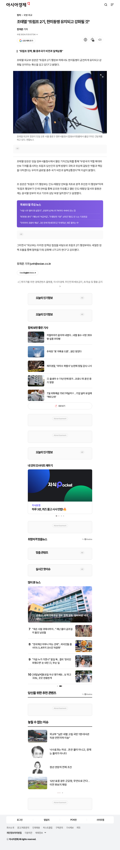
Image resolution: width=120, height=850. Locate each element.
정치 (19, 15)
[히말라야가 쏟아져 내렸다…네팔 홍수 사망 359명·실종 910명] (36, 342)
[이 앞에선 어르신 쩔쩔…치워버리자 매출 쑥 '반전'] (37, 757)
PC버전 (73, 819)
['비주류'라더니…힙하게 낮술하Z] (37, 741)
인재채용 (36, 827)
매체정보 (39, 832)
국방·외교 (28, 15)
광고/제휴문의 (23, 827)
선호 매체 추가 (27, 41)
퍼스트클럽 (47, 827)
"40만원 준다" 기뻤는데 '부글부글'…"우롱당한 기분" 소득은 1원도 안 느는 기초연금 (53, 216)
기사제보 (70, 827)
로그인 (19, 819)
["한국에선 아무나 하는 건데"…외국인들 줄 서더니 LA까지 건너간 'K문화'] (83, 651)
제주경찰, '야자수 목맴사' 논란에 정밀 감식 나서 (69, 366)
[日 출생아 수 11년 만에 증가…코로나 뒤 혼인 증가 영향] (36, 386)
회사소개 (10, 827)
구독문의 (59, 827)
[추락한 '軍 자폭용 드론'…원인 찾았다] (36, 356)
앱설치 (46, 819)
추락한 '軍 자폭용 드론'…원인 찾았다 (64, 351)
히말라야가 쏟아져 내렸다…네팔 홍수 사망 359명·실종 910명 (69, 337)
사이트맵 (100, 819)
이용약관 (28, 832)
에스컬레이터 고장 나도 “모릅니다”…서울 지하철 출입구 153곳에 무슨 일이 (71, 767)
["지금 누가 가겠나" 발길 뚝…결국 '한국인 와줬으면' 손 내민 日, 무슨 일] (83, 666)
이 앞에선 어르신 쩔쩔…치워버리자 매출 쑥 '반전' (70, 751)
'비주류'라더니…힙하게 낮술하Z (66, 736)
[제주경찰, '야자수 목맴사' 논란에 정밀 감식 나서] (36, 371)
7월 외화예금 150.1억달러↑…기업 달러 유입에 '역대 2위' (69, 395)
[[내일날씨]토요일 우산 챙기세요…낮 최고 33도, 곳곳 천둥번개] (83, 681)
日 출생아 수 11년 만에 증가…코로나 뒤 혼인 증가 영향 (69, 380)
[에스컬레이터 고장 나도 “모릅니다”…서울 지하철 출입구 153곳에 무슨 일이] (37, 773)
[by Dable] (87, 694)
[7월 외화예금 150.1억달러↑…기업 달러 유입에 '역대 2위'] (36, 400)
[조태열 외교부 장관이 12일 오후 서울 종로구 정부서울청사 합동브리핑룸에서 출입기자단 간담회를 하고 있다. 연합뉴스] (60, 102)
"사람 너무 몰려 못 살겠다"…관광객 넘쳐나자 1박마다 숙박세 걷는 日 (48, 210)
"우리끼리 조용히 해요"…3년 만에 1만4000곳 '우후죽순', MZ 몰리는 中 (49, 223)
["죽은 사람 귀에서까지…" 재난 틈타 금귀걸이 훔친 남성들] (83, 636)
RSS (78, 827)
